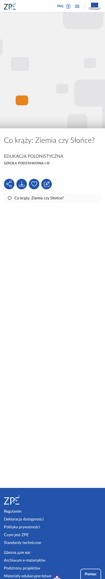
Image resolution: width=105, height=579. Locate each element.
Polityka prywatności (22, 527)
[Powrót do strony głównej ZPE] (11, 6)
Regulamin (12, 511)
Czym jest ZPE (16, 535)
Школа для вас (17, 553)
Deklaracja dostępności (24, 519)
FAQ (60, 6)
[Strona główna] (27, 500)
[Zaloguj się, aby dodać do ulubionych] (34, 184)
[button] (68, 6)
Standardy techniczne (22, 543)
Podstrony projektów (22, 568)
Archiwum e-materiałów (25, 560)
